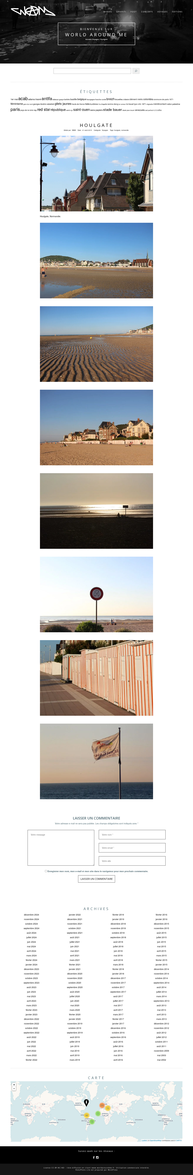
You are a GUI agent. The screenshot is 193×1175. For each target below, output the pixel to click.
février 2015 (161, 959)
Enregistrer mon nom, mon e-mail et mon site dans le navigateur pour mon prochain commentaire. (97, 871)
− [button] (14, 1088)
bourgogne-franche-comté (96, 99)
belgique (81, 99)
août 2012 (161, 1032)
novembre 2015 (161, 928)
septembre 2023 (31, 982)
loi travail (130, 104)
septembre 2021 (75, 932)
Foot (134, 11)
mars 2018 (118, 964)
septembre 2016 (118, 1037)
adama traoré (34, 99)
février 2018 (118, 969)
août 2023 (31, 987)
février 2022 (31, 1059)
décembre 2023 (31, 969)
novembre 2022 (31, 1023)
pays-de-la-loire (26, 110)
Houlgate (96, 125)
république (58, 109)
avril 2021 (74, 955)
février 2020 (75, 1014)
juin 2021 (74, 946)
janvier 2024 (31, 964)
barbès (67, 99)
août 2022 (31, 1037)
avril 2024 (31, 950)
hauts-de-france (78, 104)
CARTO (179, 1140)
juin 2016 (118, 1050)
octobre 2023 (31, 978)
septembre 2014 (161, 982)
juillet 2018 (118, 946)
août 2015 (161, 932)
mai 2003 (161, 1055)
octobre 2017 (118, 987)
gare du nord (28, 104)
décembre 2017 (118, 978)
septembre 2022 (31, 1032)
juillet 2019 (75, 1041)
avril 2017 (118, 1009)
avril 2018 (118, 959)
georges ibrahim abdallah (43, 104)
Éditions (177, 11)
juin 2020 (74, 1000)
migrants (149, 104)
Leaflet (144, 1140)
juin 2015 (161, 941)
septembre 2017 (118, 991)
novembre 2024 (31, 919)
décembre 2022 (31, 1018)
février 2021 (75, 964)
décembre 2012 (161, 1023)
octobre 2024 (31, 923)
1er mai (14, 99)
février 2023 (31, 1009)
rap (35, 110)
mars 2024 (31, 955)
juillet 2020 (75, 996)
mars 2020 (75, 1009)
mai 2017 (118, 1005)
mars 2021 (75, 959)
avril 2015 (161, 950)
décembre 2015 (161, 923)
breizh (110, 99)
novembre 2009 (161, 1050)
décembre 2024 (31, 914)
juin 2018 (118, 950)
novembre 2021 (74, 923)
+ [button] (14, 1084)
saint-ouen (81, 109)
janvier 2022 (75, 914)
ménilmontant (159, 103)
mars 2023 (31, 1005)
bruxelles (119, 99)
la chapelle (103, 104)
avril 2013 (161, 1014)
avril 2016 (118, 1059)
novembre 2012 (161, 1028)
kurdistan (94, 104)
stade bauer (112, 109)
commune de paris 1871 (163, 99)
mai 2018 (118, 955)
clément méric (136, 99)
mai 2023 (31, 996)
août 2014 (161, 987)
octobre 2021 (74, 928)
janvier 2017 (118, 1023)
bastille (73, 99)
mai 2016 (118, 1055)
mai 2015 (161, 946)
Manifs (108, 11)
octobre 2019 (74, 1028)
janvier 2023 (31, 1014)
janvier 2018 (118, 973)
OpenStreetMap (155, 1140)
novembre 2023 (31, 973)
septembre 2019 (75, 1032)
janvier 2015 (161, 964)
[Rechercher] (136, 71)
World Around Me (96, 34)
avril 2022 (31, 1050)
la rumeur (122, 104)
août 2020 (75, 991)
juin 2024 (31, 941)
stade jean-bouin (128, 110)
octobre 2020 (74, 982)
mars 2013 (161, 1018)
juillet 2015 (161, 937)
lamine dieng (113, 104)
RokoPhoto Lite (83, 1170)
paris (15, 109)
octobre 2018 (118, 932)
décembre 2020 (74, 973)
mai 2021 (74, 950)
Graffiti (121, 11)
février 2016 (161, 914)
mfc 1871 (142, 104)
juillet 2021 (75, 941)
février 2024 (31, 959)
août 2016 (118, 1041)
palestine (176, 104)
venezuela (140, 109)
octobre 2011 (161, 1041)
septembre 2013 (161, 1000)
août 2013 (161, 1005)
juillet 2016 (118, 1046)
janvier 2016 (161, 919)
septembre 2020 (75, 987)
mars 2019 (75, 1059)
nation (169, 104)
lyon (136, 104)
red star (43, 109)
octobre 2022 (31, 1028)
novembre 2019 (74, 1023)
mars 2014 (161, 996)
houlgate (117, 130)
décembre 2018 (118, 923)
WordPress (113, 1170)
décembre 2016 (118, 1028)
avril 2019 (74, 1055)
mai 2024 (31, 946)
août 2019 (75, 1037)
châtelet (126, 99)
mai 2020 (74, 1005)
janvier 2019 (118, 919)
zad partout (149, 110)
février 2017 (118, 1018)
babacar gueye (58, 99)
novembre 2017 (118, 982)
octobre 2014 (161, 978)
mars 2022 (31, 1055)
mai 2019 (74, 1050)
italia (87, 103)
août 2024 (31, 932)
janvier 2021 (75, 969)
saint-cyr (69, 110)
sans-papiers (96, 109)
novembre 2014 (161, 973)
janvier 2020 (75, 1018)
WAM (74, 130)
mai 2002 (161, 1059)
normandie (125, 130)
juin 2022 (31, 1041)
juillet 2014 (161, 991)
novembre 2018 (118, 928)
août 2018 (118, 941)
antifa (47, 98)
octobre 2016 (118, 1032)
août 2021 (75, 937)
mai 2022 (31, 1046)
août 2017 (118, 996)
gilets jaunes (63, 103)
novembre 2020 (74, 978)
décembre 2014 (161, 969)
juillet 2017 (118, 1000)
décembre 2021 (74, 919)
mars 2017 (118, 1014)
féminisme (17, 104)
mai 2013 (161, 1009)
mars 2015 (161, 955)
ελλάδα (158, 110)
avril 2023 (31, 1000)
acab (23, 98)
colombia (148, 99)
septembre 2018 (118, 937)
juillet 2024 (31, 937)
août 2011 (161, 1046)
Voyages (162, 11)
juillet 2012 (161, 1037)
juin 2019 (74, 1046)
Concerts (147, 11)
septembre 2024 (31, 928)
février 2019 (118, 914)
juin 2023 (31, 991)
